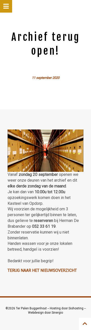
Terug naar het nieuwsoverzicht (42, 270)
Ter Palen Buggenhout (32, 308)
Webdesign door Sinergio (45, 312)
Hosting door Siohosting (67, 308)
